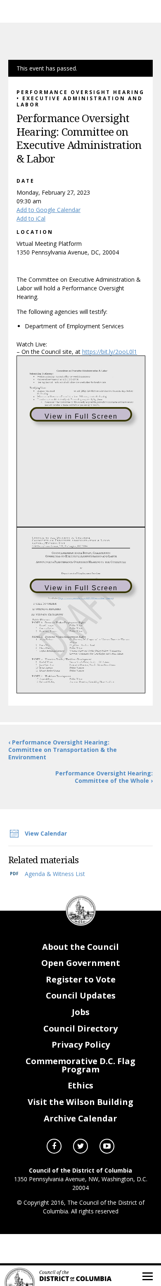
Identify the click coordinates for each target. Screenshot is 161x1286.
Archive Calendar (80, 1118)
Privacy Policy (81, 1044)
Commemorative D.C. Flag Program (80, 1065)
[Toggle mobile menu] (147, 1276)
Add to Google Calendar (48, 210)
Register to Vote (81, 979)
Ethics (80, 1085)
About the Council (80, 946)
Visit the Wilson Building (80, 1101)
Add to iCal (31, 218)
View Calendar (46, 833)
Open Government (80, 962)
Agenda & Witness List (55, 874)
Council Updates (81, 995)
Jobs (81, 1011)
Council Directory (80, 1028)
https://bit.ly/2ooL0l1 (109, 352)
